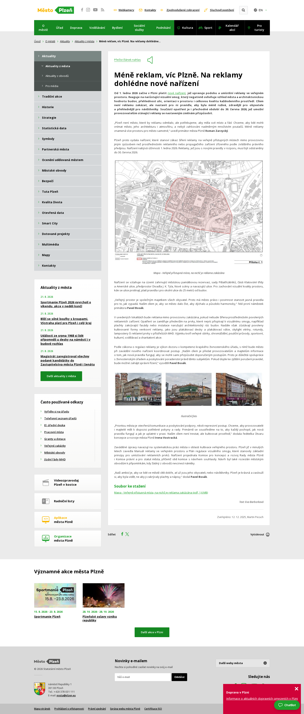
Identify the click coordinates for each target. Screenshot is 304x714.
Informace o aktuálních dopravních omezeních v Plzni (262, 699)
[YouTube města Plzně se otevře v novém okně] (95, 12)
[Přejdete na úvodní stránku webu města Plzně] (56, 10)
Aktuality (65, 41)
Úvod (37, 41)
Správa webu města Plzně (125, 708)
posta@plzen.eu (66, 695)
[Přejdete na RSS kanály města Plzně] (102, 12)
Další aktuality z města (61, 376)
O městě (43, 28)
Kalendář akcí (232, 28)
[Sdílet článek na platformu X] (128, 535)
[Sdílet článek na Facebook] (121, 535)
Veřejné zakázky (55, 446)
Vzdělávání (97, 28)
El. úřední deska (54, 425)
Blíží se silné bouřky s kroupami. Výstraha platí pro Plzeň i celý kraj (66, 321)
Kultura (187, 28)
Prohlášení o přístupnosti (69, 708)
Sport (208, 28)
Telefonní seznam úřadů (60, 418)
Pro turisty (259, 28)
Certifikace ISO (153, 708)
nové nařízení (177, 93)
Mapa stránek (42, 708)
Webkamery (126, 10)
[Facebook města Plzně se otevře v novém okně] (81, 12)
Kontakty (150, 10)
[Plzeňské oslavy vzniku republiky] (104, 595)
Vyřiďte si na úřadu (56, 411)
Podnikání (163, 28)
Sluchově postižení (222, 10)
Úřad (59, 28)
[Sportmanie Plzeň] (55, 595)
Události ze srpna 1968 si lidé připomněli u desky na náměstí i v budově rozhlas (65, 340)
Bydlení (117, 28)
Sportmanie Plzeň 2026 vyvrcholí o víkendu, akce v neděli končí (66, 304)
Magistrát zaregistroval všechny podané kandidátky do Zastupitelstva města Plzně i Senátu (68, 360)
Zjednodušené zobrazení (183, 10)
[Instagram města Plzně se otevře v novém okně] (88, 12)
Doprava (76, 28)
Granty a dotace (55, 439)
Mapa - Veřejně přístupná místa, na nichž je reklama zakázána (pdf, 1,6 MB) (161, 492)
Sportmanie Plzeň (47, 616)
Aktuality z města (84, 41)
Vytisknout (257, 534)
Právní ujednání (97, 708)
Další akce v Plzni (152, 632)
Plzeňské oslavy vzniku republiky (100, 618)
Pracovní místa (54, 432)
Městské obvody (54, 452)
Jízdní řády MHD (55, 459)
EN (261, 10)
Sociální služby (139, 28)
